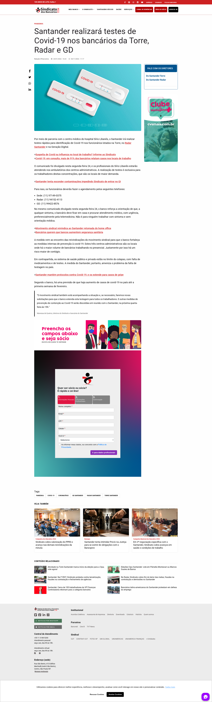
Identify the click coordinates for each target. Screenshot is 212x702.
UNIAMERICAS (117, 639)
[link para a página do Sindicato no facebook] (125, 2)
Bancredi (74, 627)
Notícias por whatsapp (48, 620)
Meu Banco (74, 9)
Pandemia (40, 495)
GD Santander (77, 495)
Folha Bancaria (171, 2)
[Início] (51, 10)
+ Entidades (150, 639)
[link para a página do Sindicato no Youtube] (142, 2)
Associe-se (173, 9)
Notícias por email (46, 627)
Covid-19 (51, 495)
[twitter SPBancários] (36, 615)
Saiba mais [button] (170, 687)
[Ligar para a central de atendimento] (35, 653)
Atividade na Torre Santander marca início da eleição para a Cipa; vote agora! (76, 568)
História (139, 614)
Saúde (118, 9)
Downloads (120, 614)
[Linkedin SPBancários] (44, 615)
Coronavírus (63, 495)
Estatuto (130, 614)
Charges (158, 2)
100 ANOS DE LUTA (45, 2)
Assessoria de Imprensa (96, 614)
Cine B (82, 627)
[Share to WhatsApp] (30, 83)
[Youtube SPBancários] (53, 615)
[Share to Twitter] (30, 77)
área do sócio (160, 9)
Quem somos (149, 614)
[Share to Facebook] (30, 71)
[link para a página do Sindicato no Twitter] (129, 2)
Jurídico (149, 2)
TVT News (91, 627)
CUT (72, 639)
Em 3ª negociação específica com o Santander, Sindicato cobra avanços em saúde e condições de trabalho (152, 545)
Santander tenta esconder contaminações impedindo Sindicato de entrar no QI (78, 181)
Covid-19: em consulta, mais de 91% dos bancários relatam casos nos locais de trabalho (83, 158)
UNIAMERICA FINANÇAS (134, 639)
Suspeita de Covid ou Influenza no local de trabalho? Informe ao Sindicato (75, 154)
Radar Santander (94, 495)
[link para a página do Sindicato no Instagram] (133, 2)
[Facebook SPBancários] (40, 615)
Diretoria (110, 614)
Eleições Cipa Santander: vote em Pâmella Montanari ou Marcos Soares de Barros (149, 568)
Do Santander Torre (155, 76)
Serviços (128, 9)
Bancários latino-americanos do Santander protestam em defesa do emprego (149, 588)
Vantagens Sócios (105, 9)
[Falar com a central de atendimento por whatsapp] (40, 653)
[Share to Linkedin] (30, 89)
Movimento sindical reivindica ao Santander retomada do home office (73, 228)
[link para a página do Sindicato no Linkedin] (138, 2)
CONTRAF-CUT (82, 639)
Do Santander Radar (156, 79)
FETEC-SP (94, 639)
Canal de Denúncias (144, 9)
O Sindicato (87, 9)
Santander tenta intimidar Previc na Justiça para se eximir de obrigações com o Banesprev (105, 545)
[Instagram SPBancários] (48, 615)
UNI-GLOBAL (105, 639)
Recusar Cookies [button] (97, 694)
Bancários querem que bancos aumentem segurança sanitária (69, 232)
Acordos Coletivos (78, 614)
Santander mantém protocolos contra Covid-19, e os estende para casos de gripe (79, 274)
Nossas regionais (41, 671)
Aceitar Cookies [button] (115, 694)
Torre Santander (111, 495)
